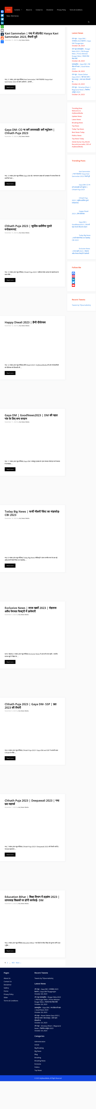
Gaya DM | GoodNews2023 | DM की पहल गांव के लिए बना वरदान (31, 416)
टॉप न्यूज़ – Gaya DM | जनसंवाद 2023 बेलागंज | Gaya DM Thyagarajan (81, 40)
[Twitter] (81, 282)
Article (36, 1045)
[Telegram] (2, 19)
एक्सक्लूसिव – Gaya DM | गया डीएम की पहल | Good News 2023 (81, 66)
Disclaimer (49, 10)
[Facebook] (81, 273)
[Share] (2, 42)
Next (18, 963)
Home (8, 10)
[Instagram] (81, 276)
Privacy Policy (61, 10)
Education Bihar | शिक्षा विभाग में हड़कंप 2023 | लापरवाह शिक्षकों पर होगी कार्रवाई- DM (32, 898)
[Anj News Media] (88, 3)
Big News (37, 1051)
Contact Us (39, 10)
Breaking (37, 1057)
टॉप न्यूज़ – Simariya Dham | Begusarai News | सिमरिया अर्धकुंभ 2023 (81, 89)
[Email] (2, 30)
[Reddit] (2, 38)
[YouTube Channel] (81, 285)
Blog (36, 1054)
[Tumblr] (2, 34)
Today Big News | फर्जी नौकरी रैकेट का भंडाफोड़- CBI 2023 (32, 513)
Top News (38, 1070)
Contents (17, 10)
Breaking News (39, 1061)
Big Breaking (39, 1048)
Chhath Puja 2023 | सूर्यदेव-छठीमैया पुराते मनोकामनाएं (28, 227)
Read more (10, 87)
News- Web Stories (13, 16)
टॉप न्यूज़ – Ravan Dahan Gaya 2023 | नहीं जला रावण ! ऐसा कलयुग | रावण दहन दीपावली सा (47, 1017)
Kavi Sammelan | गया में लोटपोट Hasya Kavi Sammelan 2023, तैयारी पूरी (31, 35)
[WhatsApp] (2, 27)
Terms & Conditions (76, 10)
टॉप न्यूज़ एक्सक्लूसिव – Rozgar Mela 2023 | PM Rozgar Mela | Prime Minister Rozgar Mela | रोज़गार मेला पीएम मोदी (81, 54)
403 (13, 963)
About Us (29, 10)
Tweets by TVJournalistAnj (81, 305)
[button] (88, 22)
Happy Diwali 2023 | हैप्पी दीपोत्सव (25, 322)
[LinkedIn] (81, 279)
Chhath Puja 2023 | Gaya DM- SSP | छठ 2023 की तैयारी (30, 705)
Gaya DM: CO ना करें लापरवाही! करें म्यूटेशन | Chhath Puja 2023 (30, 131)
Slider (6, 997)
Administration (39, 1041)
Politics (37, 1067)
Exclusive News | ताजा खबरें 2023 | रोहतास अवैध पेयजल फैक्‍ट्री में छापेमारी (30, 609)
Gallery (6, 988)
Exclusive (37, 1064)
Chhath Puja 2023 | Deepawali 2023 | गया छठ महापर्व (32, 802)
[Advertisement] (32, 109)
